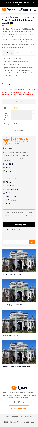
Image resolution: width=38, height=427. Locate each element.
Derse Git (19, 260)
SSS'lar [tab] (31, 53)
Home (3, 17)
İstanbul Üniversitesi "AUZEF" (12, 17)
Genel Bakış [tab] (8, 53)
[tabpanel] (19, 68)
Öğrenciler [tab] (20, 53)
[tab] (19, 101)
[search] (32, 242)
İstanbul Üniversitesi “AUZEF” (14, 229)
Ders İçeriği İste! (20, 224)
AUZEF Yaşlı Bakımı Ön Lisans (28, 17)
